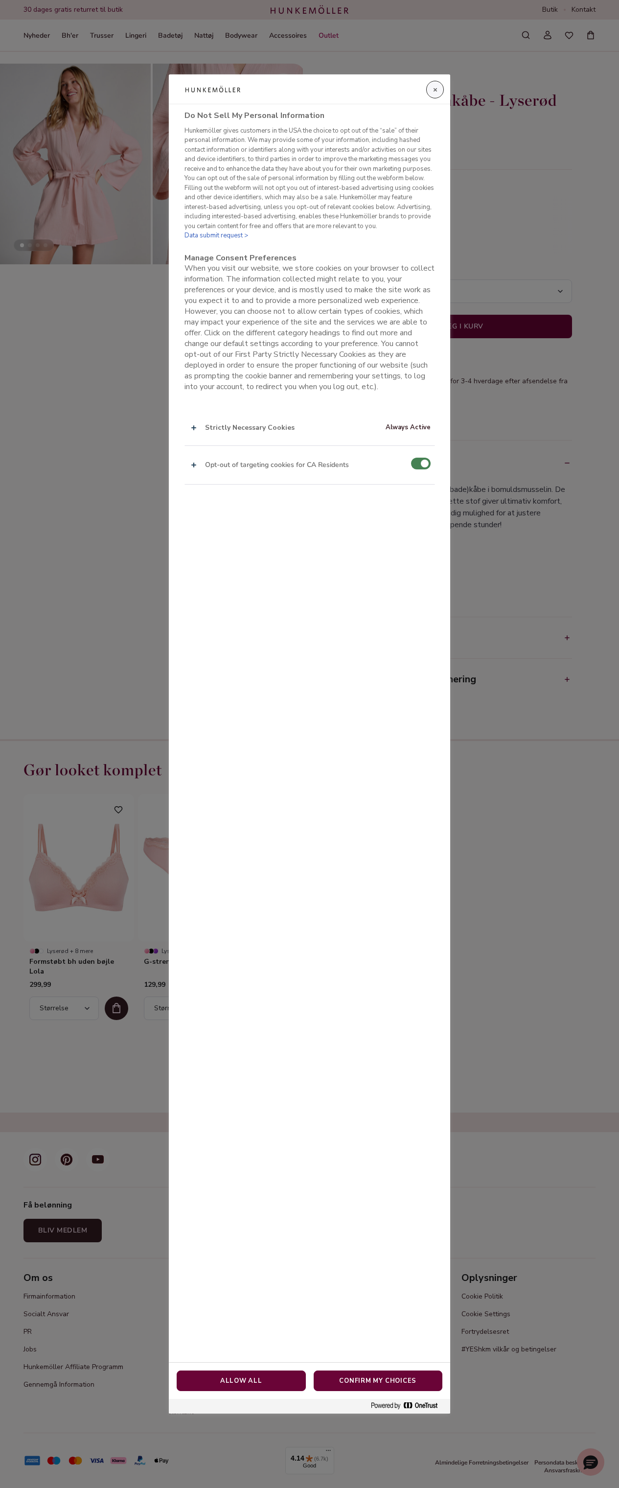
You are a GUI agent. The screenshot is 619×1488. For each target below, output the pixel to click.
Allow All (241, 1380)
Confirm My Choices (377, 1380)
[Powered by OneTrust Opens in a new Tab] (408, 1406)
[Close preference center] (435, 89)
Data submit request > (216, 235)
